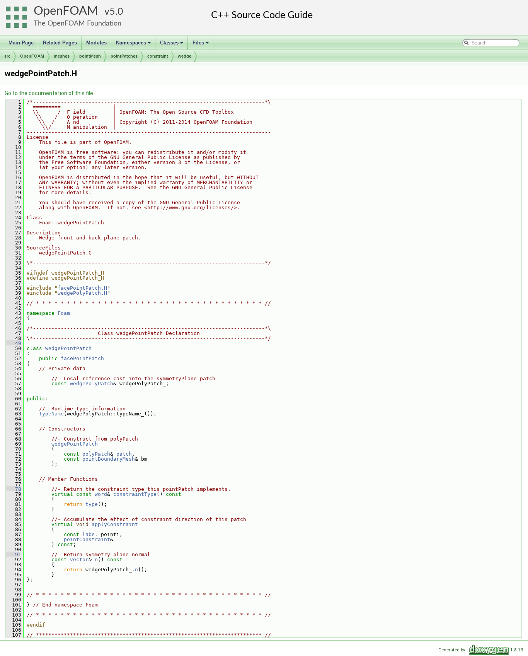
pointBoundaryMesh (108, 459)
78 (13, 489)
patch (124, 454)
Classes (172, 45)
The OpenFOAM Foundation (77, 23)
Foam (64, 313)
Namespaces (134, 45)
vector (79, 559)
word (101, 494)
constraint (157, 56)
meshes (62, 56)
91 (13, 554)
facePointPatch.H (82, 288)
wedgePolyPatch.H (82, 293)
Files (201, 45)
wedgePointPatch (68, 348)
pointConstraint (87, 539)
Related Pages (60, 43)
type (91, 504)
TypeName (51, 414)
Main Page (21, 43)
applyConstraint (115, 524)
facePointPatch (82, 358)
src (7, 56)
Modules (96, 43)
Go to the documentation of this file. (49, 93)
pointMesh (90, 56)
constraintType (135, 494)
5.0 (116, 12)
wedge (184, 56)
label (90, 534)
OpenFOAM (66, 11)
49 (13, 343)
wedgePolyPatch (91, 383)
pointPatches (124, 56)
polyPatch (96, 454)
